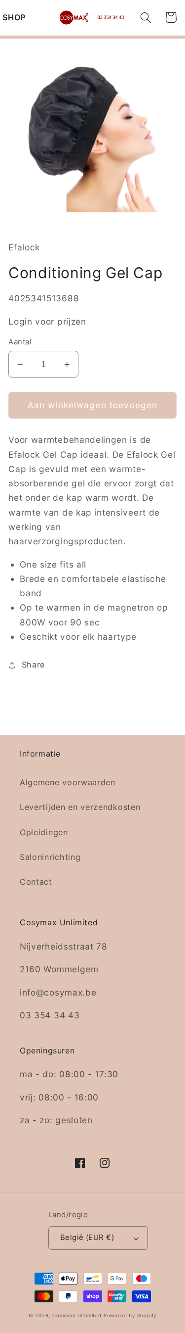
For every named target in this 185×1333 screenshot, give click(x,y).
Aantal (20, 341)
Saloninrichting (50, 857)
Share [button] (33, 664)
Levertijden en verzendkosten (80, 807)
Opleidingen (44, 832)
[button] (14, 17)
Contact (36, 882)
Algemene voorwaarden (67, 782)
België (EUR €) (87, 1237)
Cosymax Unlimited (77, 1315)
